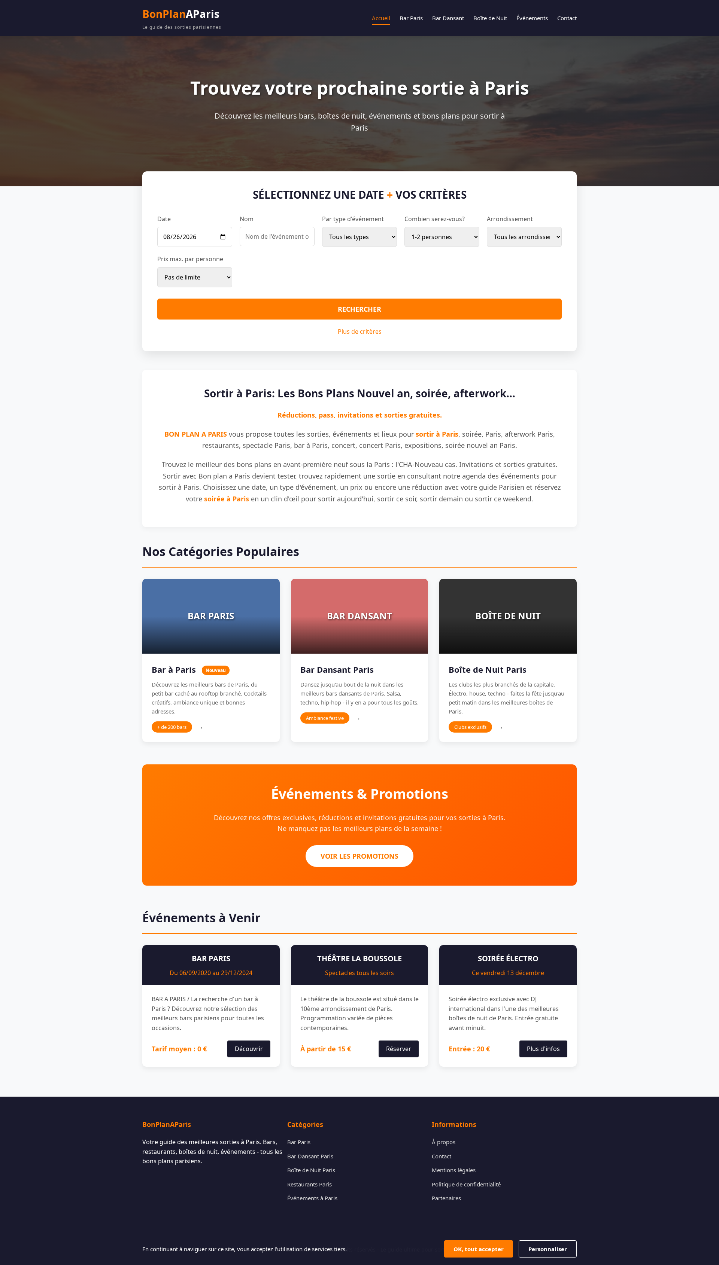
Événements (532, 18)
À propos (443, 1142)
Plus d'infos (543, 1049)
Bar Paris (411, 18)
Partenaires (446, 1198)
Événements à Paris (312, 1198)
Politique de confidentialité (466, 1184)
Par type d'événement (353, 219)
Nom (247, 219)
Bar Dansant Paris (310, 1156)
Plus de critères (360, 331)
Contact (567, 18)
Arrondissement (510, 219)
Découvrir (249, 1049)
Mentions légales (454, 1170)
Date (164, 219)
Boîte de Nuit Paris (311, 1170)
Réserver (398, 1049)
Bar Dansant (448, 18)
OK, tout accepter (478, 1249)
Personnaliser (547, 1249)
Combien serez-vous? (434, 219)
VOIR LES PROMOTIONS (359, 856)
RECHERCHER (359, 309)
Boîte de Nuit (490, 18)
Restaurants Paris (309, 1184)
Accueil (381, 18)
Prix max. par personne (190, 259)
